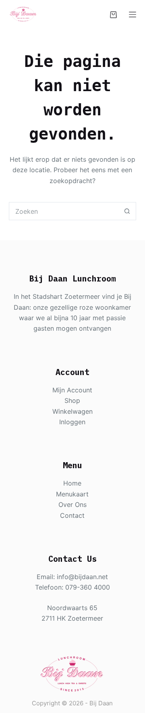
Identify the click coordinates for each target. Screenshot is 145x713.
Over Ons (72, 504)
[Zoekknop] (127, 211)
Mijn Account (72, 390)
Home (72, 483)
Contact (72, 515)
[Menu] (132, 14)
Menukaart (72, 494)
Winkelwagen (72, 411)
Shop (72, 400)
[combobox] (64, 211)
